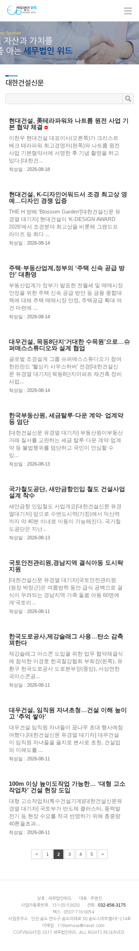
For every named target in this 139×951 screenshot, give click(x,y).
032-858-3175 (112, 905)
